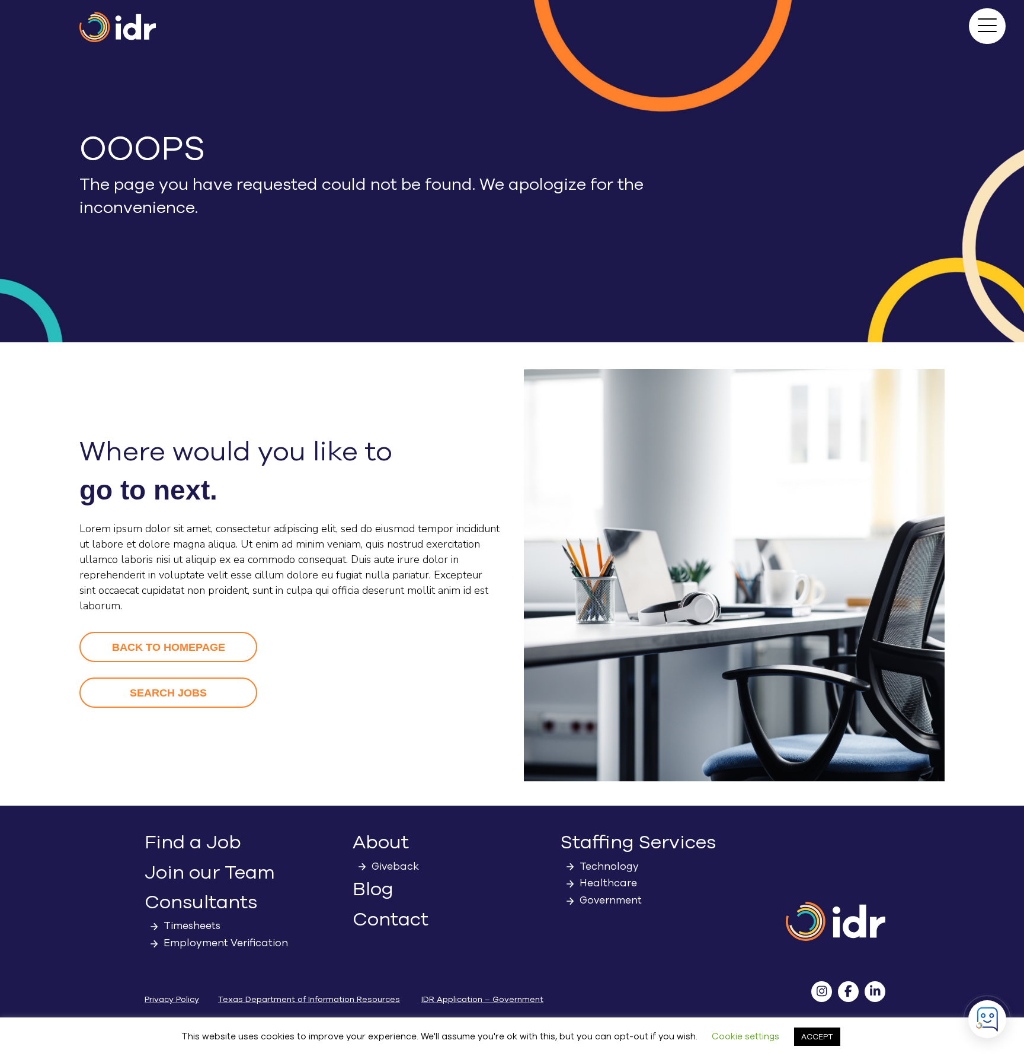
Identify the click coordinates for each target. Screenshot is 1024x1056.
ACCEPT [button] (817, 1036)
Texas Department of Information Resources (309, 999)
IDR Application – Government (482, 999)
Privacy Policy (172, 999)
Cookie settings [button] (745, 1036)
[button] (987, 26)
